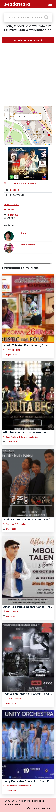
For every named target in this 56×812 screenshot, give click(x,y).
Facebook (14, 190)
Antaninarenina (11, 204)
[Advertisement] (28, 76)
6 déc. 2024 (11, 703)
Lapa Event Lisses (13, 698)
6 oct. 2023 (10, 616)
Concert (10, 209)
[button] (28, 123)
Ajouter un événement (28, 40)
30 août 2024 (13, 215)
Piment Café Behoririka (15, 524)
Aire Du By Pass (12, 611)
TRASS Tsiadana (12, 350)
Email (48, 808)
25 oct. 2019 (11, 529)
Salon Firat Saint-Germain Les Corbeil (21, 437)
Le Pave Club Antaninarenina (21, 183)
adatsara (19, 4)
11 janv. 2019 (11, 442)
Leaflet (48, 144)
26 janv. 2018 (11, 354)
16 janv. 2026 (11, 790)
